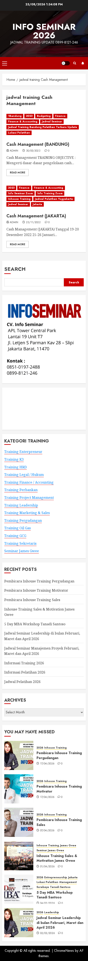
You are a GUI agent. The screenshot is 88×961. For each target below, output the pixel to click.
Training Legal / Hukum (24, 474)
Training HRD (15, 467)
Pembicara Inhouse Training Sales (32, 599)
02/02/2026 (47, 933)
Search (15, 269)
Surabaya (43, 887)
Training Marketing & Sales (27, 512)
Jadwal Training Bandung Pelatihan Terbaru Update (42, 127)
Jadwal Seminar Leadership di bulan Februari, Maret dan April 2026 (60, 922)
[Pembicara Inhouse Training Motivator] (18, 788)
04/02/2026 (47, 903)
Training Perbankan (21, 489)
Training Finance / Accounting (29, 482)
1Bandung (15, 116)
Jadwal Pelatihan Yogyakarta (54, 199)
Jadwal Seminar (52, 121)
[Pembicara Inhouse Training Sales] (18, 822)
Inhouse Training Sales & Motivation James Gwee (57, 858)
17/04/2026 (47, 763)
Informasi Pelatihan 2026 (24, 672)
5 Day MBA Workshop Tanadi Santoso (34, 624)
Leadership (51, 912)
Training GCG (15, 535)
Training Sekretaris (20, 543)
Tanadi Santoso (60, 887)
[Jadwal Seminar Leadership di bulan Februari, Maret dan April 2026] (18, 922)
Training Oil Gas (17, 528)
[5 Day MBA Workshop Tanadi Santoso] (18, 889)
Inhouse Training (19, 199)
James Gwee (68, 845)
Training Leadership (21, 505)
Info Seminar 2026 (44, 31)
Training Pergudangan (23, 520)
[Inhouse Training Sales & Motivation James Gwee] (18, 855)
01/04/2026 (47, 866)
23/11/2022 (33, 222)
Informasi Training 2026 (24, 663)
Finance (60, 116)
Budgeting (44, 116)
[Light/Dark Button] (65, 63)
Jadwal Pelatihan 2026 (22, 681)
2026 (40, 748)
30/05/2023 (33, 151)
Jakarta (37, 204)
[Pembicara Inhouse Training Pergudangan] (18, 755)
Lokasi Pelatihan (19, 133)
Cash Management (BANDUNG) (37, 144)
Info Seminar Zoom (20, 193)
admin (14, 151)
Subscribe (82, 63)
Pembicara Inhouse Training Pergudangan (39, 581)
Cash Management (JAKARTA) (36, 216)
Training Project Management (29, 497)
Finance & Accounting (22, 121)
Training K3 (14, 459)
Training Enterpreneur (23, 451)
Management (68, 882)
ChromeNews (64, 950)
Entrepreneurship (55, 877)
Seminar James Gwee (21, 551)
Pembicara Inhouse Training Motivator (36, 590)
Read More (17, 172)
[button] (4, 63)
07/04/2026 (47, 830)
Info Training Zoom (50, 193)
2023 (29, 116)
